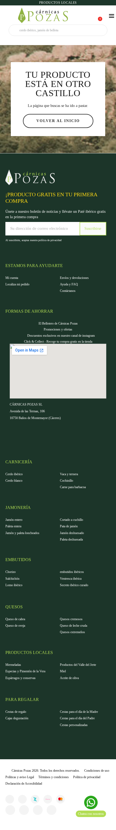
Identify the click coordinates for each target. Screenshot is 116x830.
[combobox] (58, 30)
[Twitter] (38, 810)
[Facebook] (10, 810)
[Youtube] (51, 810)
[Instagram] (22, 799)
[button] (111, 16)
